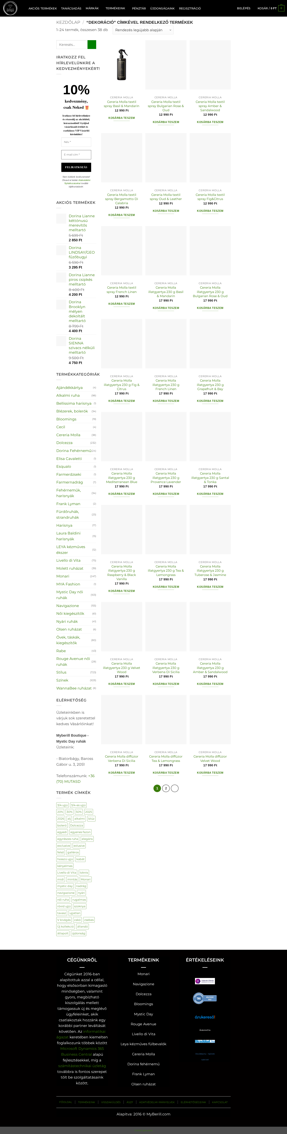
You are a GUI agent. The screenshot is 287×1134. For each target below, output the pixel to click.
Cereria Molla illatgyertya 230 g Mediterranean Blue (121, 477)
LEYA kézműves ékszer (70, 550)
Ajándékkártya (69, 387)
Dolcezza (64, 443)
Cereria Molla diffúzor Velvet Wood (210, 758)
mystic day (65, 886)
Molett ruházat (69, 568)
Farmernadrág (69, 482)
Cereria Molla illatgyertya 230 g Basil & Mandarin (165, 291)
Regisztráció (190, 8)
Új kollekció (65, 926)
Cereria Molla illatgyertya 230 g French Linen (165, 384)
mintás (72, 879)
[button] (243, 8)
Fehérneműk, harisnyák (68, 493)
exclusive (63, 845)
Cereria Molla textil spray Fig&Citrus (210, 197)
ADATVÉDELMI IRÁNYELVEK (157, 1102)
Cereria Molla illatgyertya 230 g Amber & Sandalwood (210, 667)
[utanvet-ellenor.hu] (205, 981)
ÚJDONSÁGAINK (162, 8)
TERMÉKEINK (86, 1102)
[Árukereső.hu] (204, 998)
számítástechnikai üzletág (82, 1066)
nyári (81, 892)
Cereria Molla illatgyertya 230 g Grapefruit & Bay (210, 384)
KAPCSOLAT (220, 1102)
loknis (84, 872)
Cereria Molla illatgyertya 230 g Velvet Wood (121, 667)
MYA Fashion (68, 584)
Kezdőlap (68, 22)
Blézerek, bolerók (72, 411)
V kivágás (64, 920)
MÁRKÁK (92, 8)
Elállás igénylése (144, 1130)
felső (60, 852)
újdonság (78, 933)
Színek (62, 680)
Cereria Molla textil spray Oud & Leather (166, 197)
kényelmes (64, 866)
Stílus (61, 672)
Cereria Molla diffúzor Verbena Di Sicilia (121, 758)
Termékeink (115, 8)
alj (69, 818)
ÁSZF (130, 1102)
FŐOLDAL (65, 1102)
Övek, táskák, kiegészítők (68, 640)
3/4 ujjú (62, 805)
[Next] (174, 788)
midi (60, 879)
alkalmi (79, 818)
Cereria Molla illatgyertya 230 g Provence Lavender (166, 477)
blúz (91, 818)
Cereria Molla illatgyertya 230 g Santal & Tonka (210, 477)
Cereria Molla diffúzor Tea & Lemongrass (166, 758)
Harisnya (64, 525)
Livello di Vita (68, 560)
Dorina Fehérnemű (73, 450)
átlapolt (62, 933)
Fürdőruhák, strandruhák (67, 514)
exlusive (79, 845)
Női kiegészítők (70, 613)
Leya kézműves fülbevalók (143, 1044)
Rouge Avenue (143, 1024)
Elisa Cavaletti (69, 458)
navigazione (65, 892)
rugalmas (79, 899)
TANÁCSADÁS (71, 8)
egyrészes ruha (67, 839)
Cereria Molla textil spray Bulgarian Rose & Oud (166, 106)
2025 (88, 811)
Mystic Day (143, 1014)
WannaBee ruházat (74, 688)
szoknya (79, 906)
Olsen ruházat (69, 629)
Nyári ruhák (67, 621)
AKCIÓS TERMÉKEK (43, 8)
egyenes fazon (80, 832)
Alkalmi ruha (68, 395)
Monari (62, 576)
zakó (77, 920)
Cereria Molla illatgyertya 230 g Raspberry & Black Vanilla (121, 572)
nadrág (81, 886)
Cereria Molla (68, 435)
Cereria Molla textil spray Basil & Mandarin (121, 104)
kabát (80, 859)
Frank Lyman (68, 504)
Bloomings (66, 419)
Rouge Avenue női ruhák (73, 661)
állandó (82, 926)
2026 (60, 818)
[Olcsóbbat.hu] (205, 1038)
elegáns (87, 839)
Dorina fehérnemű (143, 1064)
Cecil (60, 427)
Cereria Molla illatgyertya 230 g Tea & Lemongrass (166, 570)
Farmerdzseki (68, 474)
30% (69, 811)
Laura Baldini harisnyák (68, 536)
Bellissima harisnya (74, 403)
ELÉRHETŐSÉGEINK (193, 1102)
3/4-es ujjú (78, 805)
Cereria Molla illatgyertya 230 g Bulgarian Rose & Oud (210, 291)
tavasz (61, 913)
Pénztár (139, 8)
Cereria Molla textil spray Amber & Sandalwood (210, 106)
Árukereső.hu (204, 1030)
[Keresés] (22, 8)
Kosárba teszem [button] (121, 118)
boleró (62, 825)
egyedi (62, 832)
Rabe (61, 651)
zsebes (89, 920)
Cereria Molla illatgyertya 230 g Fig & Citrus (122, 384)
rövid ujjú (64, 906)
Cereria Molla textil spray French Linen (122, 289)
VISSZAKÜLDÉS (111, 1102)
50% (79, 811)
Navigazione (67, 606)
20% (60, 811)
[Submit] (92, 44)
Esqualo (63, 466)
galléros (73, 852)
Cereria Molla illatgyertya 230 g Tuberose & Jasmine (210, 570)
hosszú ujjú (65, 859)
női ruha (63, 899)
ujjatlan (75, 913)
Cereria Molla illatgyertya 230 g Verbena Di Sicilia (166, 667)
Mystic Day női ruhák (69, 595)
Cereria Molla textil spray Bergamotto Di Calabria (121, 199)
